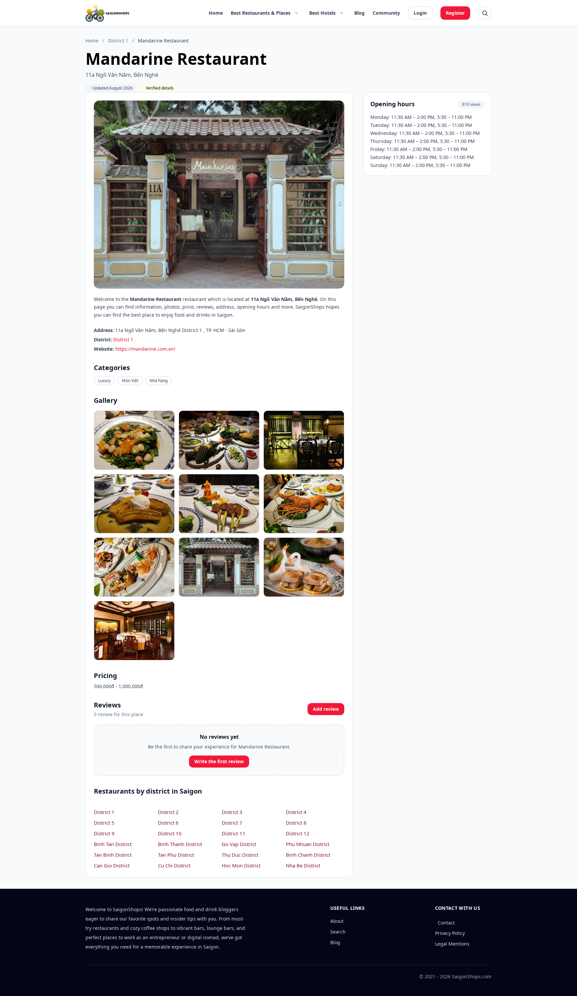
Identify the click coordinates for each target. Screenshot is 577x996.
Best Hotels (322, 13)
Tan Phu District (176, 854)
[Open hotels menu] (341, 13)
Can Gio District (112, 865)
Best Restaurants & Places (261, 13)
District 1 (118, 40)
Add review (326, 709)
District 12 (298, 833)
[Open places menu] (296, 13)
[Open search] (485, 13)
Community (386, 13)
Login (420, 13)
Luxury (104, 380)
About (337, 921)
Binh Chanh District (308, 854)
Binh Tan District (113, 844)
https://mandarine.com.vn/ (145, 349)
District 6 (168, 822)
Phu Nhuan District (307, 844)
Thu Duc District (240, 854)
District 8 (296, 822)
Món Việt (130, 380)
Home (216, 13)
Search (338, 932)
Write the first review (219, 761)
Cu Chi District (174, 865)
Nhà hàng (159, 380)
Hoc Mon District (241, 865)
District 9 (104, 833)
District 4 (296, 812)
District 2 (168, 812)
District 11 (233, 833)
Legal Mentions (452, 944)
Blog (359, 13)
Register (455, 13)
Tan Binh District (113, 854)
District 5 (104, 822)
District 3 (232, 812)
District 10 (170, 833)
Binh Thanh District (180, 844)
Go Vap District (239, 844)
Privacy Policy (450, 933)
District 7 (232, 822)
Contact (446, 923)
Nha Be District (303, 865)
